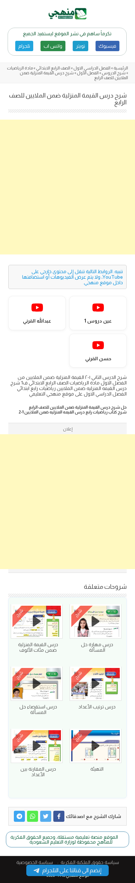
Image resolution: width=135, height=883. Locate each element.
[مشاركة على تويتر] (45, 816)
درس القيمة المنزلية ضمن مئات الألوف (38, 647)
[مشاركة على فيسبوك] (58, 816)
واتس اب (53, 46)
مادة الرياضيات (20, 68)
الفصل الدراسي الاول (91, 68)
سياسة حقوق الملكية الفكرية (90, 862)
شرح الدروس (114, 73)
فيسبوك (107, 46)
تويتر (80, 46)
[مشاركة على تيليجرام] (19, 816)
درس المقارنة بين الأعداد (38, 771)
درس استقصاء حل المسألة (38, 709)
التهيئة (97, 769)
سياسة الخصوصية (34, 862)
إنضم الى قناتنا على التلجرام (71, 870)
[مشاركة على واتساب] (32, 816)
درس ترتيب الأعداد (97, 706)
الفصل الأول (88, 73)
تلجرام (24, 46)
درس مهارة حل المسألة (97, 647)
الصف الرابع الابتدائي (53, 68)
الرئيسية (121, 68)
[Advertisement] (67, 187)
